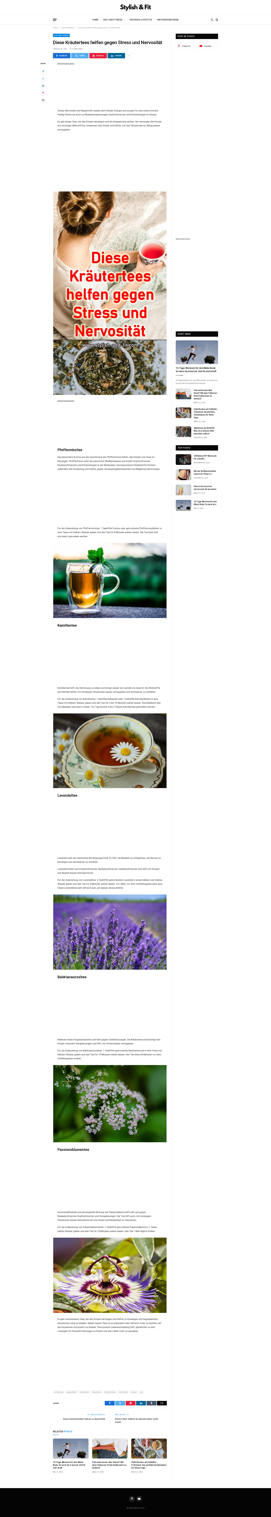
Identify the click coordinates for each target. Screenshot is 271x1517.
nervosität (123, 1392)
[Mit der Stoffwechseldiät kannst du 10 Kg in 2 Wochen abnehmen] (183, 474)
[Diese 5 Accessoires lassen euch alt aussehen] (183, 490)
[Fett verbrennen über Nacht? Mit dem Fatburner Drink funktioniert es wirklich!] (110, 1449)
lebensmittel (110, 1392)
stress (133, 1392)
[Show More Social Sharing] (128, 55)
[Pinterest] (43, 93)
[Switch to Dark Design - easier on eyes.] (212, 19)
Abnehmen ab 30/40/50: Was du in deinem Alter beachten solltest (204, 431)
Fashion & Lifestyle (141, 20)
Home (95, 20)
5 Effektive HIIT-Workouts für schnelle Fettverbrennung (205, 457)
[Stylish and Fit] (135, 7)
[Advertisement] (109, 85)
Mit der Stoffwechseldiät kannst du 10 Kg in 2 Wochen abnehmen (205, 472)
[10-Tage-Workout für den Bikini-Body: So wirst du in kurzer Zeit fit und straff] (70, 1449)
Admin (180, 375)
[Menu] (55, 20)
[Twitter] (43, 78)
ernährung (58, 1392)
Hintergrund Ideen (168, 20)
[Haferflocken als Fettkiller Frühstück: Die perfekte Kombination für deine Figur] (149, 1449)
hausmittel (84, 1392)
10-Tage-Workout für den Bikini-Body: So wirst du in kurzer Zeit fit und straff (69, 1465)
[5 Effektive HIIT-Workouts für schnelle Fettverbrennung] (183, 459)
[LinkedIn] (43, 85)
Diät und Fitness (112, 20)
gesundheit (71, 1392)
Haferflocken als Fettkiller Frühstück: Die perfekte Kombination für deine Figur (149, 1465)
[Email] (43, 100)
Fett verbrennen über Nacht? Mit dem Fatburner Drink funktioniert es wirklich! (109, 1465)
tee (141, 1392)
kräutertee (96, 1392)
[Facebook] (43, 71)
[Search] (216, 20)
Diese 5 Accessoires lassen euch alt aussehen (205, 487)
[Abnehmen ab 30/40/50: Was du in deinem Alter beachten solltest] (183, 431)
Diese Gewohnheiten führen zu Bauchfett (84, 1419)
